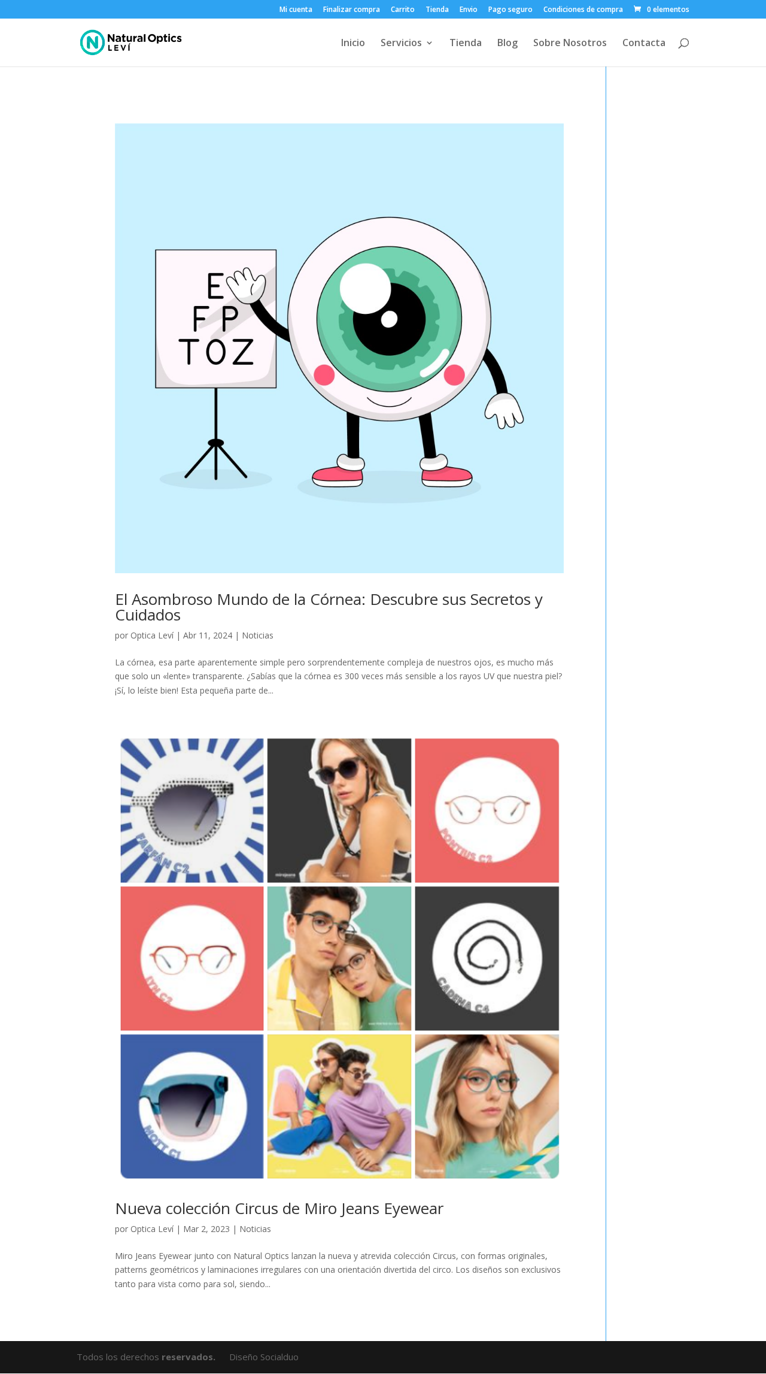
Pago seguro (510, 10)
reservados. (190, 1357)
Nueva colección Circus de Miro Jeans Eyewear (279, 1208)
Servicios (401, 43)
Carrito (403, 10)
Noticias (257, 635)
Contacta (643, 43)
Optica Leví (152, 635)
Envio (469, 10)
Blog (507, 43)
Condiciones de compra (583, 10)
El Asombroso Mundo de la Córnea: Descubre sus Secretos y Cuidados (329, 606)
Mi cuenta (295, 10)
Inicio (353, 43)
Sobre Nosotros (570, 43)
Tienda (437, 10)
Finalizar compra (351, 10)
